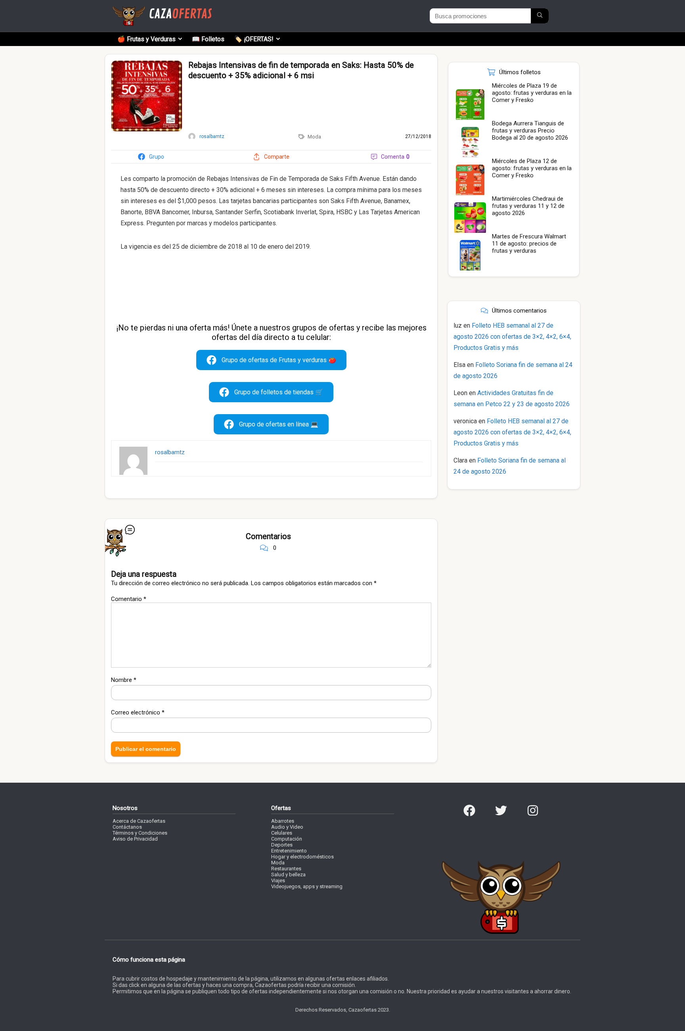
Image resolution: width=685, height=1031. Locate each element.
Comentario (128, 599)
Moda (314, 137)
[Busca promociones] (540, 15)
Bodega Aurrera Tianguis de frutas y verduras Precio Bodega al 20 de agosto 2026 (530, 130)
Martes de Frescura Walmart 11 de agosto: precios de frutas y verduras (529, 243)
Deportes (282, 845)
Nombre (123, 679)
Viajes (278, 880)
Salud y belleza (288, 874)
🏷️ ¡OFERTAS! (254, 39)
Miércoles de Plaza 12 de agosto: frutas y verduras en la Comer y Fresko (532, 168)
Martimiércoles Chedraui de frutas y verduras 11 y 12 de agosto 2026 (528, 206)
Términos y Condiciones (140, 833)
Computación (286, 839)
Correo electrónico (138, 712)
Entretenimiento (289, 851)
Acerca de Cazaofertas (139, 821)
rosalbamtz (170, 452)
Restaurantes (286, 869)
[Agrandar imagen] (146, 63)
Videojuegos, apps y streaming (306, 886)
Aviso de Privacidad (135, 839)
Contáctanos (127, 827)
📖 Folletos (208, 39)
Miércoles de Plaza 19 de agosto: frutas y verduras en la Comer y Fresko (532, 93)
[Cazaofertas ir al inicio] (162, 9)
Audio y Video (287, 827)
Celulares (281, 833)
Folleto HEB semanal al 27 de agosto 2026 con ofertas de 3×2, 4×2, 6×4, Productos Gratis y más (512, 336)
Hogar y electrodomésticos (302, 857)
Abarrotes (282, 821)
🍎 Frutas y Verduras (146, 39)
